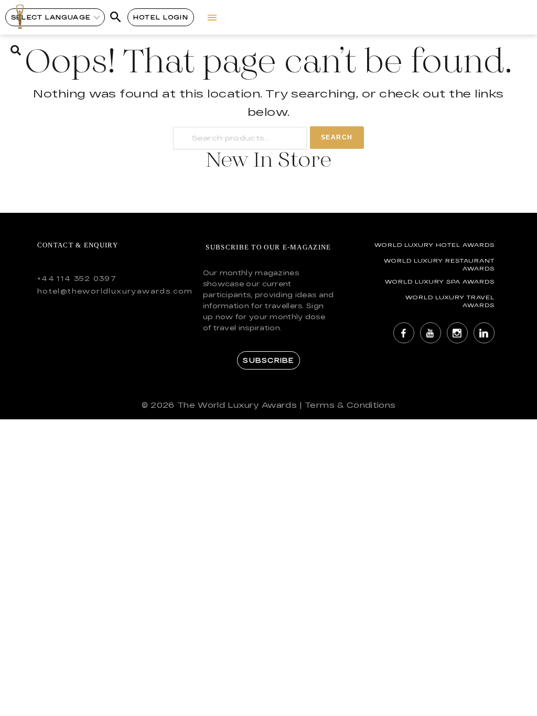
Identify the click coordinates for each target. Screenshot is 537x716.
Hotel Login (160, 17)
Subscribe (268, 360)
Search (337, 137)
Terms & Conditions (350, 404)
